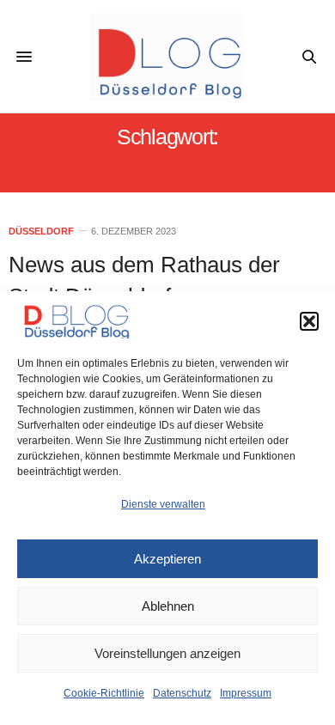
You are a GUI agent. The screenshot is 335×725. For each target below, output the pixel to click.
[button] (309, 321)
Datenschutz (182, 693)
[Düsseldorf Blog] (167, 56)
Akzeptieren (167, 558)
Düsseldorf (41, 231)
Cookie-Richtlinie (104, 693)
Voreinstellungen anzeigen (167, 653)
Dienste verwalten (163, 504)
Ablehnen (168, 606)
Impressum (245, 693)
